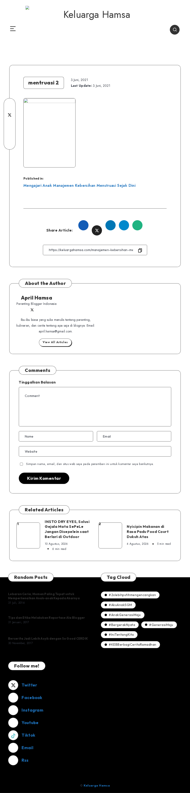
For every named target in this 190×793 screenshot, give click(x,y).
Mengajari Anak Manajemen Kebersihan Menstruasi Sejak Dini (79, 185)
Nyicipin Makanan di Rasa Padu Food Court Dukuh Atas (148, 531)
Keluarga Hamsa (97, 785)
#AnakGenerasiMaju (125, 615)
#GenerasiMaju (161, 625)
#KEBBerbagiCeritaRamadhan (132, 644)
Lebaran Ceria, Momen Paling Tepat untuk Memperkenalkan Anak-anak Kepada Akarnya (44, 596)
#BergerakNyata (122, 625)
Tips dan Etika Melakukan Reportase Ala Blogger (46, 617)
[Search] (175, 30)
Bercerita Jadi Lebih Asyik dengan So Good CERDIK (48, 638)
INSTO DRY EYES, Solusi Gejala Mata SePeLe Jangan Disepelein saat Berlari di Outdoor (67, 529)
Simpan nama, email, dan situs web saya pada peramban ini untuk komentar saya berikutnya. (90, 464)
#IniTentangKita (121, 634)
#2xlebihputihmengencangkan (132, 595)
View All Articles (55, 342)
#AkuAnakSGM (120, 605)
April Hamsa (36, 297)
